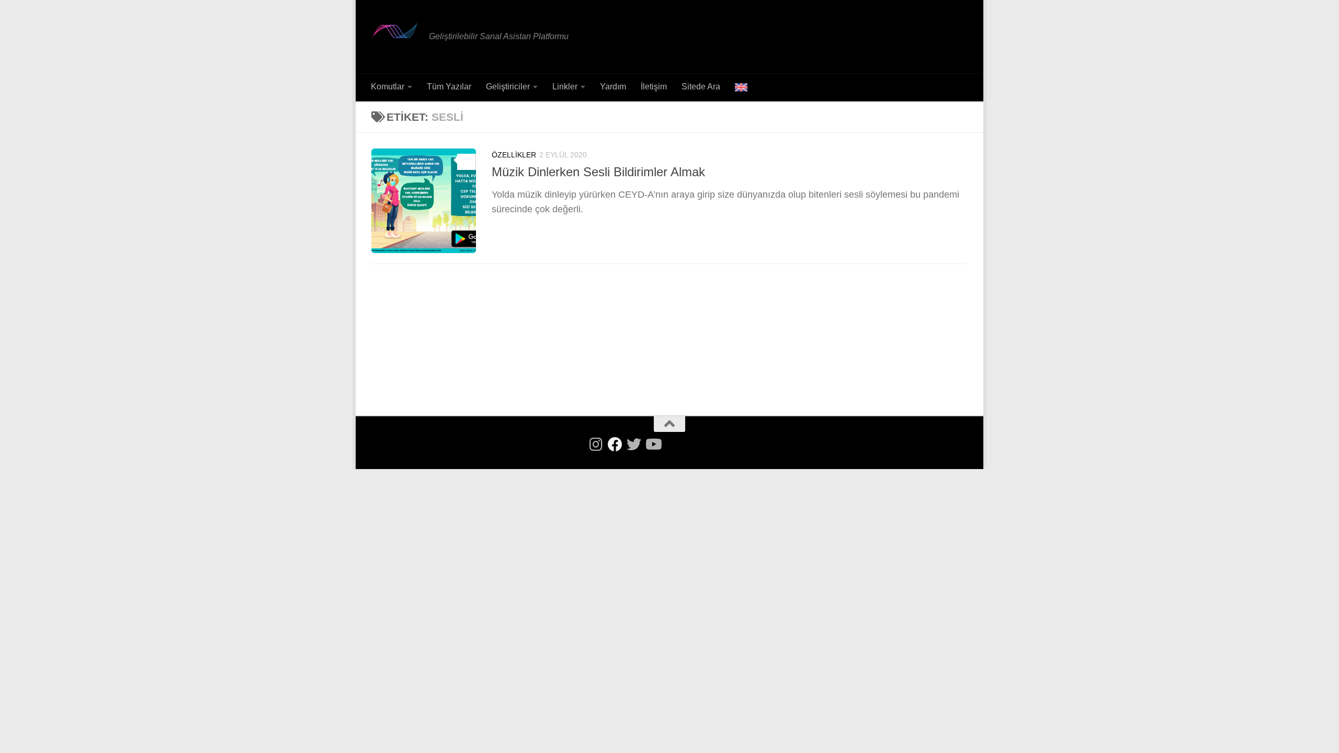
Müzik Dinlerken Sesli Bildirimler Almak (598, 172)
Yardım (613, 86)
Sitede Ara (701, 86)
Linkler (564, 86)
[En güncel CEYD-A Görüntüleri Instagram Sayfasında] (596, 444)
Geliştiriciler (508, 86)
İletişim (654, 86)
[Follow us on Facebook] (615, 444)
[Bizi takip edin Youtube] (652, 444)
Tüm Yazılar (449, 86)
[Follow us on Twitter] (634, 444)
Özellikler (514, 155)
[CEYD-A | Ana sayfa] (394, 30)
